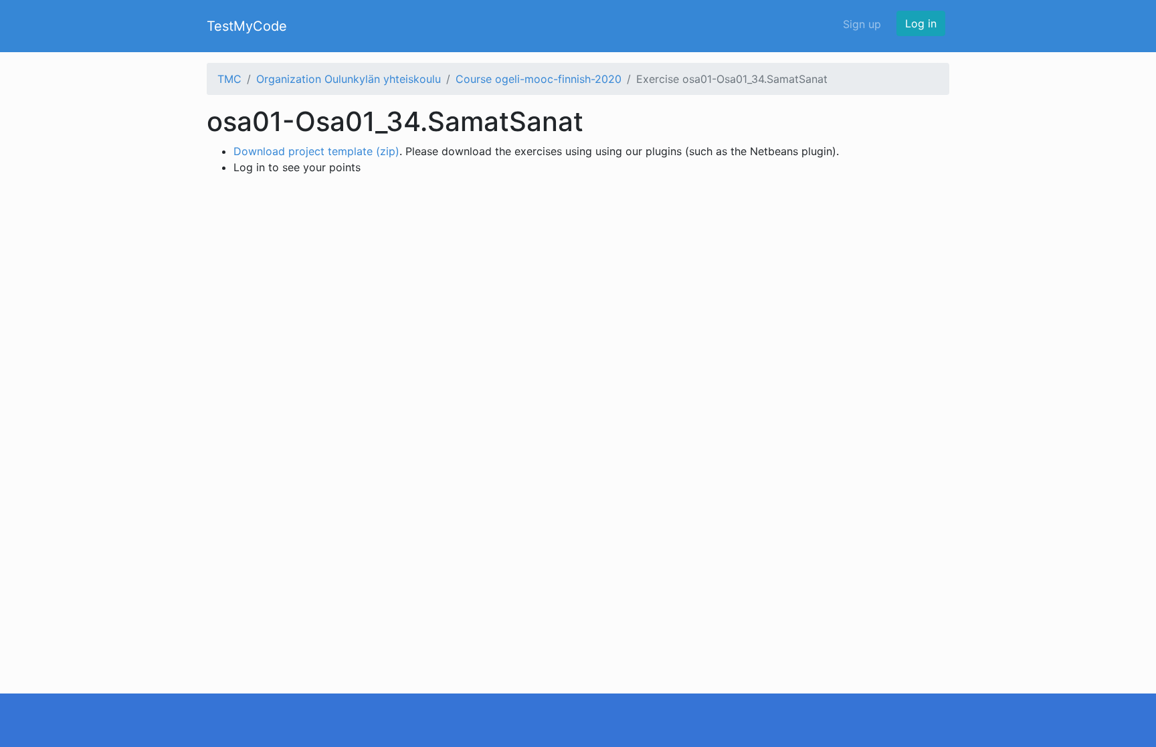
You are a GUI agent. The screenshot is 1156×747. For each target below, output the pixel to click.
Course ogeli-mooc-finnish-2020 (538, 79)
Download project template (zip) (316, 151)
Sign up (862, 24)
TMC (229, 79)
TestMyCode (247, 26)
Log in (921, 23)
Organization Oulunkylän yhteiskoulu (348, 79)
